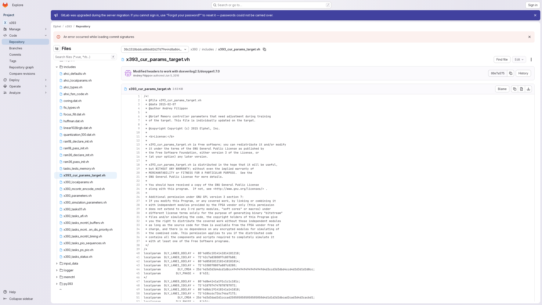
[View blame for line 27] (125, 201)
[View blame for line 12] (125, 141)
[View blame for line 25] (125, 193)
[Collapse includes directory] (56, 66)
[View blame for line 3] (125, 104)
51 (138, 297)
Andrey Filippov (143, 75)
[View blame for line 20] (125, 173)
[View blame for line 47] (125, 281)
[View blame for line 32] (125, 221)
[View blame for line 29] (125, 209)
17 (138, 160)
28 (138, 205)
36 (138, 237)
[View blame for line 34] (125, 229)
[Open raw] (521, 89)
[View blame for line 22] (125, 181)
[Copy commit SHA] (510, 73)
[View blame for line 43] (125, 265)
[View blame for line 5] (125, 112)
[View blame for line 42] (125, 261)
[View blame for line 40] (125, 253)
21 (138, 177)
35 (138, 233)
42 (138, 261)
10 (138, 132)
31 (138, 217)
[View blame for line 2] (125, 100)
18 (138, 164)
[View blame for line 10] (125, 132)
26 (138, 197)
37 (138, 241)
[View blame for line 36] (125, 237)
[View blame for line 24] (125, 189)
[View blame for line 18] (125, 165)
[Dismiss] (529, 36)
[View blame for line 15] (125, 153)
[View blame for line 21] (125, 177)
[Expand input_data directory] (56, 263)
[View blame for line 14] (125, 149)
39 (138, 249)
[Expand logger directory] (56, 270)
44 (138, 269)
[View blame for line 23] (125, 185)
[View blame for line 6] (125, 116)
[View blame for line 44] (125, 269)
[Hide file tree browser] (56, 48)
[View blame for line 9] (125, 128)
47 (138, 281)
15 (138, 152)
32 (138, 221)
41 (138, 257)
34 (138, 229)
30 (138, 213)
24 (138, 189)
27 (138, 201)
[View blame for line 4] (125, 108)
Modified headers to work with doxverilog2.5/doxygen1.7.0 (176, 71)
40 (138, 253)
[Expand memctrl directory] (56, 277)
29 (138, 209)
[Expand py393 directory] (56, 283)
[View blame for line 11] (125, 136)
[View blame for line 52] (125, 301)
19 (138, 169)
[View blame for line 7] (125, 120)
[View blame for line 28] (125, 205)
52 (138, 301)
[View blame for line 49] (125, 289)
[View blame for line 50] (125, 293)
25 (138, 193)
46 (138, 277)
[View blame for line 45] (125, 273)
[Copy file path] (264, 49)
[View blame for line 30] (125, 213)
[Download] (528, 89)
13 (138, 144)
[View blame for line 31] (125, 217)
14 (138, 148)
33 (138, 225)
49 (138, 289)
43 (138, 265)
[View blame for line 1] (125, 96)
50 (138, 293)
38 (138, 245)
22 (138, 181)
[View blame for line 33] (125, 225)
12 (138, 140)
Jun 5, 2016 (172, 75)
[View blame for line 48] (125, 285)
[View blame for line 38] (125, 245)
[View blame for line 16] (125, 157)
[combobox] (85, 57)
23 (138, 185)
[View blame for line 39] (125, 249)
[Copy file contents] (514, 89)
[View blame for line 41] (125, 257)
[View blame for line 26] (125, 197)
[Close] (535, 15)
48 (138, 285)
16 (138, 156)
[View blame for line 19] (125, 169)
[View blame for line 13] (125, 145)
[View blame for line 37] (125, 241)
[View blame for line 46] (125, 277)
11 (138, 136)
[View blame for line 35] (125, 233)
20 (138, 173)
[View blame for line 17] (125, 161)
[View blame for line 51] (125, 297)
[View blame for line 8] (125, 124)
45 (138, 273)
